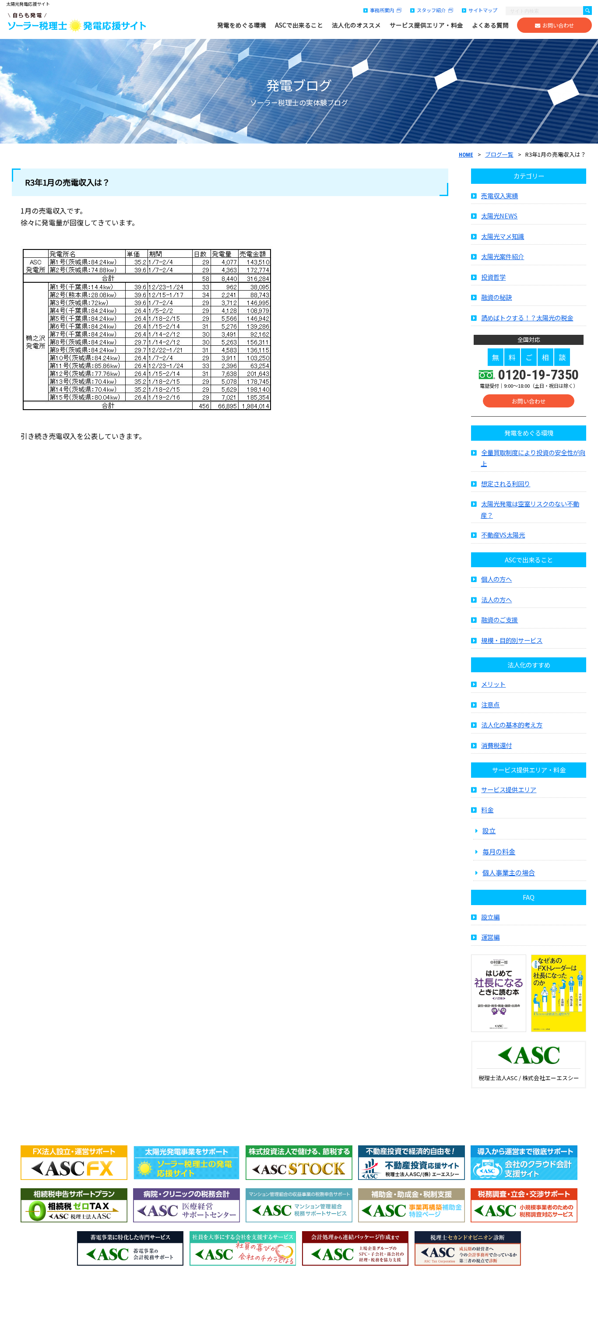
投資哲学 (493, 276)
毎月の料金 (498, 851)
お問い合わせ (558, 25)
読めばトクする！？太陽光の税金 (527, 317)
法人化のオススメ (356, 25)
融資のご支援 (499, 619)
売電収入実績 (499, 195)
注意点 (490, 704)
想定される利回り (505, 483)
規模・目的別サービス (511, 640)
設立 (489, 830)
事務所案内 (383, 10)
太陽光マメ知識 (502, 236)
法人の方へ (496, 599)
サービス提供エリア (508, 789)
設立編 (490, 916)
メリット (493, 683)
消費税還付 (496, 745)
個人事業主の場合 (508, 872)
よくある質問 (490, 25)
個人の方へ (496, 578)
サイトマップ (482, 10)
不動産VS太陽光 (503, 534)
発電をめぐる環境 (241, 25)
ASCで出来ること (299, 25)
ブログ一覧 (499, 154)
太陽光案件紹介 (502, 256)
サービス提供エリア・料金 (426, 25)
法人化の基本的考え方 (511, 724)
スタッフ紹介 (432, 10)
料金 (487, 809)
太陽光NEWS (499, 215)
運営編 (490, 936)
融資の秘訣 (496, 297)
